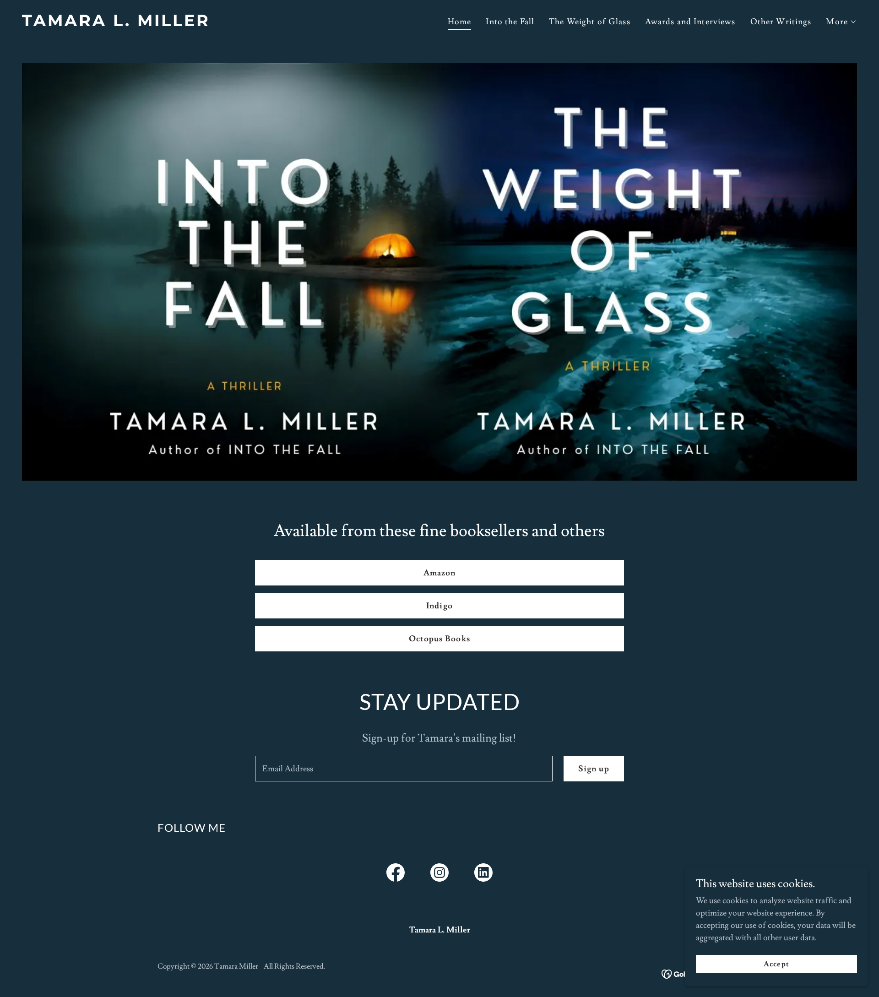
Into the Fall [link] (510, 21)
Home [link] (460, 21)
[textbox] (403, 768)
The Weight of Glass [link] (589, 21)
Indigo (439, 606)
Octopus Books (439, 639)
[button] (841, 21)
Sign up (593, 769)
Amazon (439, 573)
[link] (227, 23)
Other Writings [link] (781, 21)
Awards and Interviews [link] (690, 21)
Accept (776, 964)
